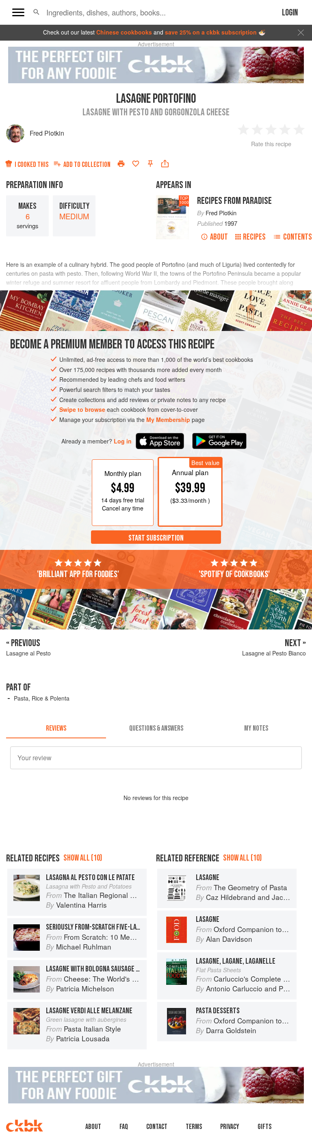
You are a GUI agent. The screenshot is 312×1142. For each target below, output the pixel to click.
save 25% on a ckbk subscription (211, 32)
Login (290, 12)
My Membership (168, 419)
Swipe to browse (82, 409)
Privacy (229, 1127)
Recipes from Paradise (234, 201)
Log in (123, 441)
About (219, 237)
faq (123, 1127)
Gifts (264, 1127)
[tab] (56, 728)
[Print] (121, 163)
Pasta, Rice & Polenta (41, 698)
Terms (194, 1127)
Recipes (254, 237)
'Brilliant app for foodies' (78, 574)
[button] (36, 12)
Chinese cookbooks (124, 32)
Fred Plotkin (47, 133)
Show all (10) (82, 858)
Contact (156, 1127)
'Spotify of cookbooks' (234, 574)
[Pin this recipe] (150, 163)
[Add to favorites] (135, 163)
